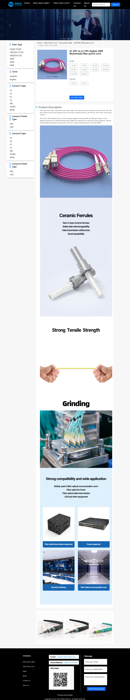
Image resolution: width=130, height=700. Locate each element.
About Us (86, 4)
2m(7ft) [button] (84, 65)
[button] (10, 25)
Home (27, 3)
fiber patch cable (65, 43)
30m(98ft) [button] (84, 74)
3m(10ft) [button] (94, 65)
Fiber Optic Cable (29, 662)
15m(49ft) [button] (95, 70)
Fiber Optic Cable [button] (41, 3)
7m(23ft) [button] (73, 70)
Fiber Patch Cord (50, 43)
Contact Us (77, 4)
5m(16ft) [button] (105, 65)
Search (115, 4)
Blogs (25, 676)
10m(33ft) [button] (84, 70)
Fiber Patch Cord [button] (61, 3)
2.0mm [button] (74, 83)
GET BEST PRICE (77, 97)
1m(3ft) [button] (73, 65)
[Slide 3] (68, 39)
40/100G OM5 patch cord (84, 43)
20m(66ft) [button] (105, 70)
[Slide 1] (61, 39)
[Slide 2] (65, 39)
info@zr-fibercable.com (66, 657)
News (25, 671)
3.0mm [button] (84, 83)
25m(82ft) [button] (74, 74)
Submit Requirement (96, 689)
